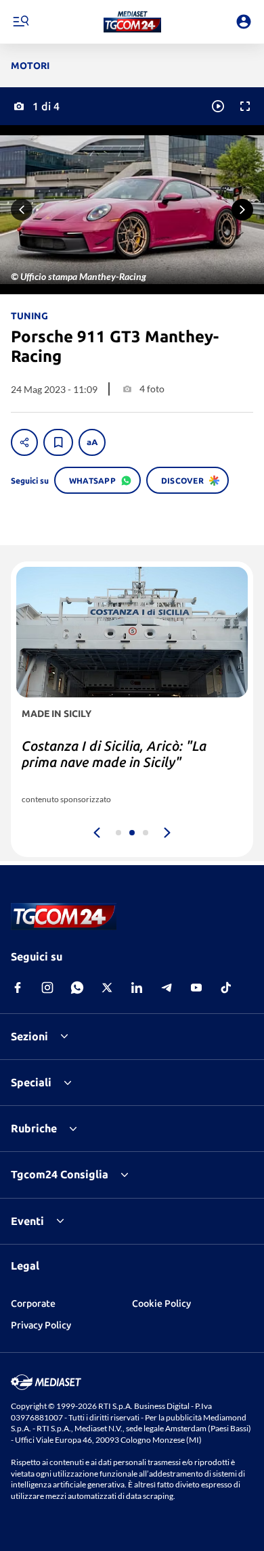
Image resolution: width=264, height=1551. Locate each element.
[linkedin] (137, 987)
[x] (107, 987)
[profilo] (243, 21)
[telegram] (166, 987)
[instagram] (47, 987)
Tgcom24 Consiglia (59, 1174)
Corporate (33, 1303)
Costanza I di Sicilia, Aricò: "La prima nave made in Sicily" (114, 754)
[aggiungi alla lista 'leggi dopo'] (58, 442)
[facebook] (17, 987)
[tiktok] (226, 987)
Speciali (31, 1082)
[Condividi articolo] (24, 442)
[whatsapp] (77, 987)
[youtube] (196, 987)
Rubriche (34, 1128)
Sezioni (29, 1036)
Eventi (27, 1221)
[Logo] (132, 21)
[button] (132, 21)
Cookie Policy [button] (161, 1303)
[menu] (20, 21)
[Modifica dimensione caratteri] (92, 442)
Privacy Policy (41, 1325)
